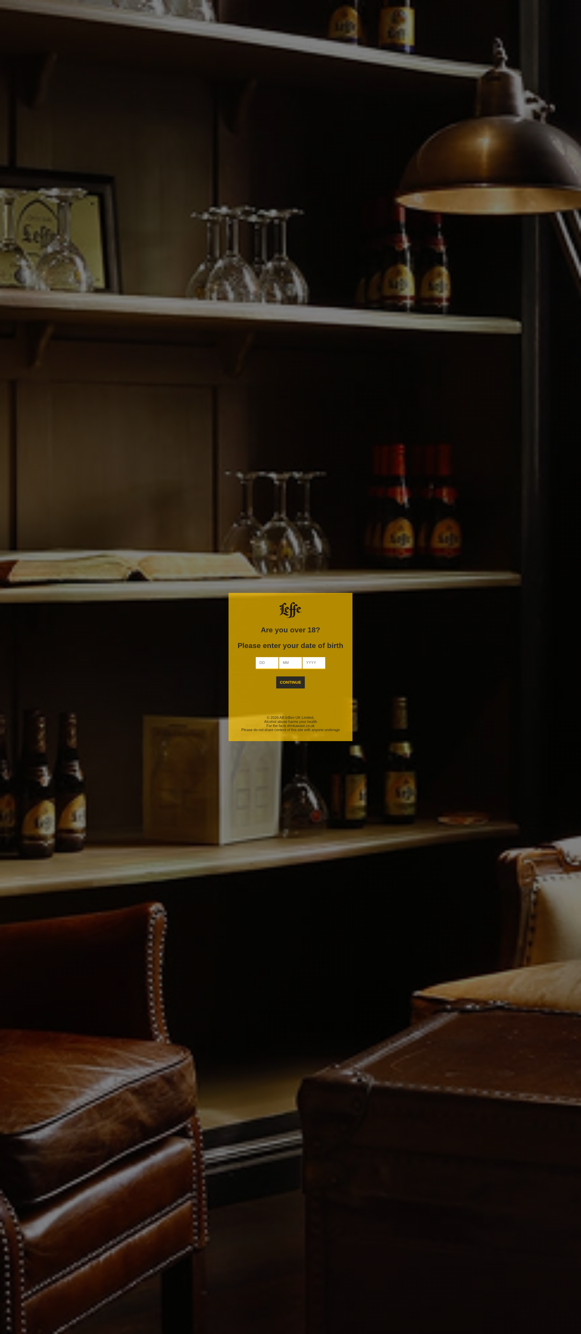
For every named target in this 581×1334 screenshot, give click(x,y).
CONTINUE (290, 682)
